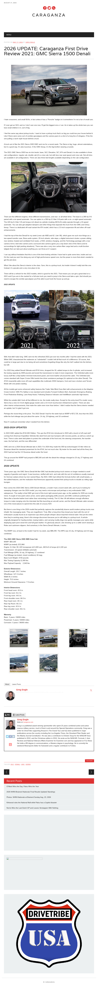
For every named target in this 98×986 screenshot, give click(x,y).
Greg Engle (30, 42)
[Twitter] (91, 690)
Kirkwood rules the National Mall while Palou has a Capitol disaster (32, 802)
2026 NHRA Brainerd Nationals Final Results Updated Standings (31, 792)
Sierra (28, 764)
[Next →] (91, 772)
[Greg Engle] (10, 703)
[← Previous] (6, 772)
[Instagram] (13, 738)
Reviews (89, 761)
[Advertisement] (46, 23)
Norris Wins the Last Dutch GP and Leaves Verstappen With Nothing (32, 808)
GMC (23, 764)
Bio (8, 715)
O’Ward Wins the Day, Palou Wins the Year (23, 786)
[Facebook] (10, 738)
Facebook (45, 8)
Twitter (49, 8)
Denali (17, 764)
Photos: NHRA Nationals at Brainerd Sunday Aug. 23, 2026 (29, 797)
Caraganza (49, 15)
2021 (12, 764)
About (7, 684)
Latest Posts (16, 684)
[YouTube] (10, 746)
